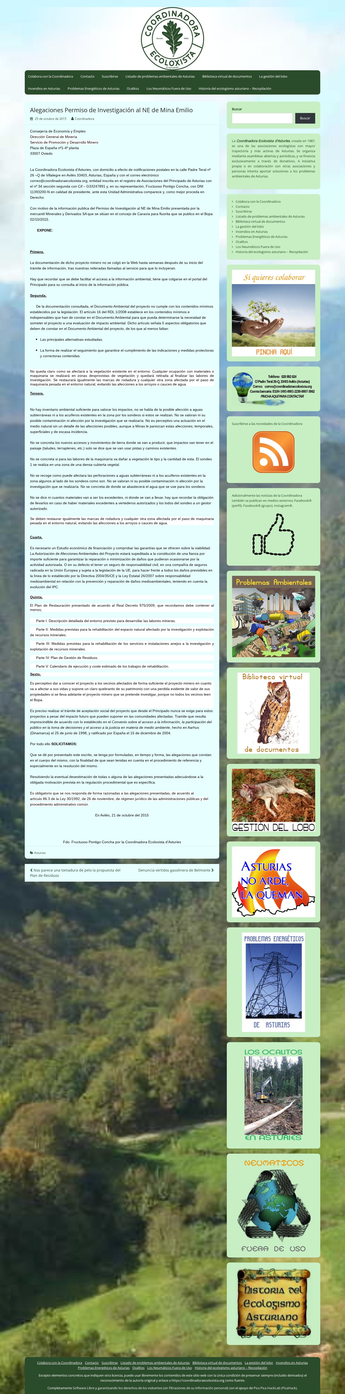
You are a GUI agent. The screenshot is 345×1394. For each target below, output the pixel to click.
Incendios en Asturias (44, 88)
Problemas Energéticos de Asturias (93, 88)
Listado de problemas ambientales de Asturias (160, 76)
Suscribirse (110, 76)
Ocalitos (133, 88)
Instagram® (283, 505)
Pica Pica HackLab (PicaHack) (275, 1388)
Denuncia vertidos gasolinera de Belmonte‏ (174, 870)
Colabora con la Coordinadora (50, 76)
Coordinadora (84, 119)
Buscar (237, 109)
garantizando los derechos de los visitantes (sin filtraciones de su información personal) (163, 1388)
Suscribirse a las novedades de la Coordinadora (267, 423)
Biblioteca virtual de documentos (227, 76)
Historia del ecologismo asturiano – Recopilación (235, 88)
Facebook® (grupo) (258, 505)
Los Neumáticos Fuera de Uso (168, 88)
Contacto (87, 76)
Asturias (40, 853)
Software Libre (83, 1388)
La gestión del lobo (273, 76)
